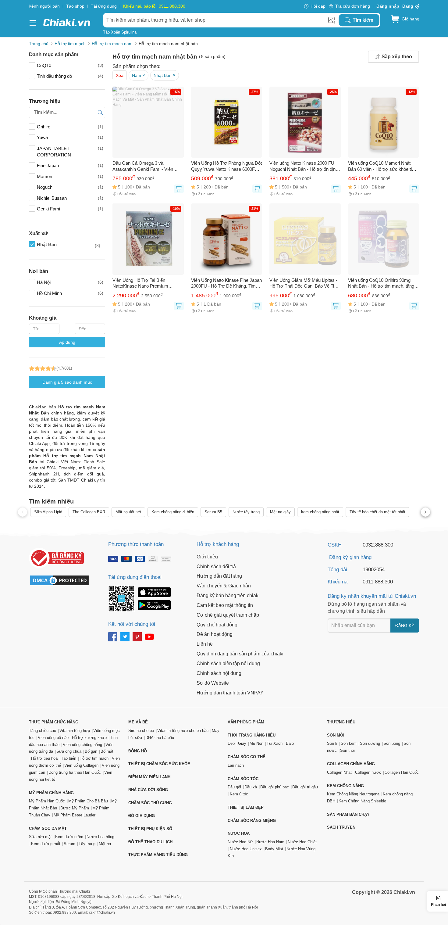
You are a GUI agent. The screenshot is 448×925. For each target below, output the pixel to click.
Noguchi (70, 187)
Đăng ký (404, 625)
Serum (69, 843)
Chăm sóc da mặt (48, 828)
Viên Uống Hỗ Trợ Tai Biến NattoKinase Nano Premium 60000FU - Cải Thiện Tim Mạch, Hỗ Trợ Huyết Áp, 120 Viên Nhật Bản (147, 283)
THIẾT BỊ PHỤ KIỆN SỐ (150, 828)
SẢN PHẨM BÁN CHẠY (348, 814)
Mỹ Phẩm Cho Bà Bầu (88, 801)
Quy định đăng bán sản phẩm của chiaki (240, 653)
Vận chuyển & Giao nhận (224, 585)
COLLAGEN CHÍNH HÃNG (351, 764)
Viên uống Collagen (81, 765)
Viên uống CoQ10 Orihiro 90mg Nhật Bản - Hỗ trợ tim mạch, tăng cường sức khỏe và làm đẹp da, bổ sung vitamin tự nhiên (383, 283)
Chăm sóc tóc (243, 778)
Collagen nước (368, 772)
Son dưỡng (370, 743)
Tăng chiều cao (42, 730)
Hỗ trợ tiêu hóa (44, 758)
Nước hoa (239, 833)
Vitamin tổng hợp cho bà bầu (182, 730)
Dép (231, 743)
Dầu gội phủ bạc (274, 787)
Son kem (349, 743)
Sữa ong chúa (68, 751)
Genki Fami (70, 208)
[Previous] (22, 512)
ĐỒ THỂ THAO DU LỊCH (150, 842)
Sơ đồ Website (213, 683)
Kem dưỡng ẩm (69, 836)
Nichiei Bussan (70, 198)
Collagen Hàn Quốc (402, 772)
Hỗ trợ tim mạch (94, 758)
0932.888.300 (378, 545)
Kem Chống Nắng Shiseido (362, 801)
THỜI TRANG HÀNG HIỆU (252, 735)
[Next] (425, 512)
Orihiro (70, 126)
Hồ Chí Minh (70, 293)
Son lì (332, 743)
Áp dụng (67, 342)
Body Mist (274, 849)
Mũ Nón (256, 743)
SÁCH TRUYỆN (341, 827)
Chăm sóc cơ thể (246, 757)
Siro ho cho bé (141, 730)
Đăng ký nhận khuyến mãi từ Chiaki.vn (372, 596)
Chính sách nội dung (219, 673)
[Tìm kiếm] (101, 112)
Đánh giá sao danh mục (67, 382)
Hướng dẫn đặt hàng (219, 576)
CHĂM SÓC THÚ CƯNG (150, 803)
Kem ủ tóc (239, 794)
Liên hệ (205, 644)
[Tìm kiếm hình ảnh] (331, 20)
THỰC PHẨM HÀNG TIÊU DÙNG (158, 854)
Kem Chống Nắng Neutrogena (353, 794)
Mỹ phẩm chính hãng (51, 793)
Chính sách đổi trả (216, 566)
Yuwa (70, 137)
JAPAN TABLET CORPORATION (70, 151)
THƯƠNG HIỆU (341, 722)
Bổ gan (91, 751)
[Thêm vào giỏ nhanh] (179, 189)
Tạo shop (75, 6)
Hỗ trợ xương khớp (89, 737)
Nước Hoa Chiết (302, 842)
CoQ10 (70, 65)
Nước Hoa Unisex (246, 849)
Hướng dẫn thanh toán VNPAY (230, 692)
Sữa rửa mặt (40, 836)
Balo (290, 743)
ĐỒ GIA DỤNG (141, 815)
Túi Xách (275, 743)
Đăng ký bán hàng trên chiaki (228, 595)
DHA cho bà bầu (159, 737)
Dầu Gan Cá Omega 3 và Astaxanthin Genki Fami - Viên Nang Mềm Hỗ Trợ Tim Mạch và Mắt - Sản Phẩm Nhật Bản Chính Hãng (145, 166)
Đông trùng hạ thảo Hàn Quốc (74, 772)
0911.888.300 (378, 582)
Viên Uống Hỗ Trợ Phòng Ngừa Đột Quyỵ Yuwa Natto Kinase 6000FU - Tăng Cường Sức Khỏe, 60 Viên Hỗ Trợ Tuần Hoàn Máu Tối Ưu (226, 166)
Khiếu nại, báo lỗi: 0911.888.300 (154, 6)
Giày (242, 743)
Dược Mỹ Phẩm (74, 808)
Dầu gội (234, 787)
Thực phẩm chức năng (53, 722)
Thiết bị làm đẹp (246, 807)
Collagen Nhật (339, 772)
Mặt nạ (105, 843)
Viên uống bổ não (53, 737)
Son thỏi (347, 750)
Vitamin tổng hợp (74, 730)
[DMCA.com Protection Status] (62, 580)
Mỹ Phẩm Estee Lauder (74, 815)
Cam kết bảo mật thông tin (225, 605)
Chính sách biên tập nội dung (228, 663)
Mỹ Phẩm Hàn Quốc (47, 801)
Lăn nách (236, 765)
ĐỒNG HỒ (137, 751)
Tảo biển (68, 758)
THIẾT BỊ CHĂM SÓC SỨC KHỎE (159, 764)
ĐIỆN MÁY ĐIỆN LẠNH (149, 777)
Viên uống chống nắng (82, 744)
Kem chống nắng (345, 785)
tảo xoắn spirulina (120, 32)
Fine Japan (70, 165)
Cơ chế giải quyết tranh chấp (228, 615)
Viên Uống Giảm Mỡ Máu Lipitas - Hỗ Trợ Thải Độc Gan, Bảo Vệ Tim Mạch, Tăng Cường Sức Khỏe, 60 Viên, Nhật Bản (303, 283)
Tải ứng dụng (104, 6)
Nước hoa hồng (100, 836)
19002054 (374, 569)
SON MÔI (335, 735)
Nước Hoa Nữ (240, 842)
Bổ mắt (107, 751)
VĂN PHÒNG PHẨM (246, 722)
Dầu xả (250, 787)
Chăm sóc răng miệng (252, 820)
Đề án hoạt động (215, 634)
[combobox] (221, 20)
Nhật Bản (68, 245)
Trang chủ (38, 43)
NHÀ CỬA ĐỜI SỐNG (148, 789)
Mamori (70, 176)
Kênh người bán (44, 6)
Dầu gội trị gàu (305, 787)
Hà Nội (70, 282)
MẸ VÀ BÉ (138, 722)
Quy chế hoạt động (217, 624)
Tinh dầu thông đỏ (70, 76)
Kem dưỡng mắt (45, 843)
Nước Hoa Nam (270, 842)
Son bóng (391, 743)
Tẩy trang (87, 843)
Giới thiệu (207, 556)
